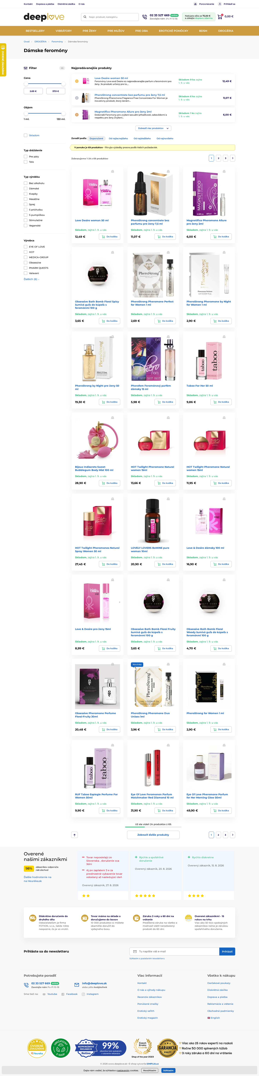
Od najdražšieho (142, 138)
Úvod (26, 41)
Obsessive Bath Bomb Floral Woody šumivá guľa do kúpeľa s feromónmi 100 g (207, 632)
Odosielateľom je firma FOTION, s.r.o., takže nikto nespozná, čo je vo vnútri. (54, 925)
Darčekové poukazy (218, 983)
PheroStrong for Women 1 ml (205, 713)
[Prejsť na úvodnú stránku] (44, 17)
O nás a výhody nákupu (151, 989)
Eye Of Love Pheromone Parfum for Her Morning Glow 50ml (207, 796)
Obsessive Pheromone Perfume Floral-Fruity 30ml (95, 715)
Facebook (72, 994)
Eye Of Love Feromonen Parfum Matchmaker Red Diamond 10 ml (152, 796)
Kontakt (28, 4)
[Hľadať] (85, 17)
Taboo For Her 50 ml (200, 385)
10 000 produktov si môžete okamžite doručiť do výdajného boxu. (107, 925)
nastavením (123, 1070)
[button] (153, 128)
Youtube (52, 994)
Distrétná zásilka (66, 4)
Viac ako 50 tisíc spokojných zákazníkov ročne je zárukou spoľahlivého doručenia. (211, 925)
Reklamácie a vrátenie (220, 1003)
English (215, 1017)
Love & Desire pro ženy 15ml (93, 629)
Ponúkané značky (147, 1003)
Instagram (93, 994)
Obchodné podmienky (220, 1010)
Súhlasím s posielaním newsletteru (147, 958)
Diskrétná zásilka (217, 989)
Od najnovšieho (165, 138)
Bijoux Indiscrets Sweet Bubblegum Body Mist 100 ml (94, 468)
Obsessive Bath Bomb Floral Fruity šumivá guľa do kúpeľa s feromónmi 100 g (153, 632)
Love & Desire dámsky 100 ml (205, 547)
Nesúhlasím (149, 1070)
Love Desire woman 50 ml (111, 78)
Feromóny (57, 41)
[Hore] (74, 835)
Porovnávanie (206, 4)
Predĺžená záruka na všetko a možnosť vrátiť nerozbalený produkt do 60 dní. (160, 925)
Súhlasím (168, 1070)
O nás (82, 4)
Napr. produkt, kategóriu (103, 17)
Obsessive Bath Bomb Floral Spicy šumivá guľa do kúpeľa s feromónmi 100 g (97, 304)
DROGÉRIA (41, 41)
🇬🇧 (208, 1017)
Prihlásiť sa (229, 4)
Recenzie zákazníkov (149, 997)
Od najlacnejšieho (118, 138)
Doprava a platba (45, 4)
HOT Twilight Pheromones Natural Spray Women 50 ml (97, 549)
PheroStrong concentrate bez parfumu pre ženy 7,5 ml (130, 95)
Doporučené (96, 138)
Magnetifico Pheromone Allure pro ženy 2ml (123, 111)
